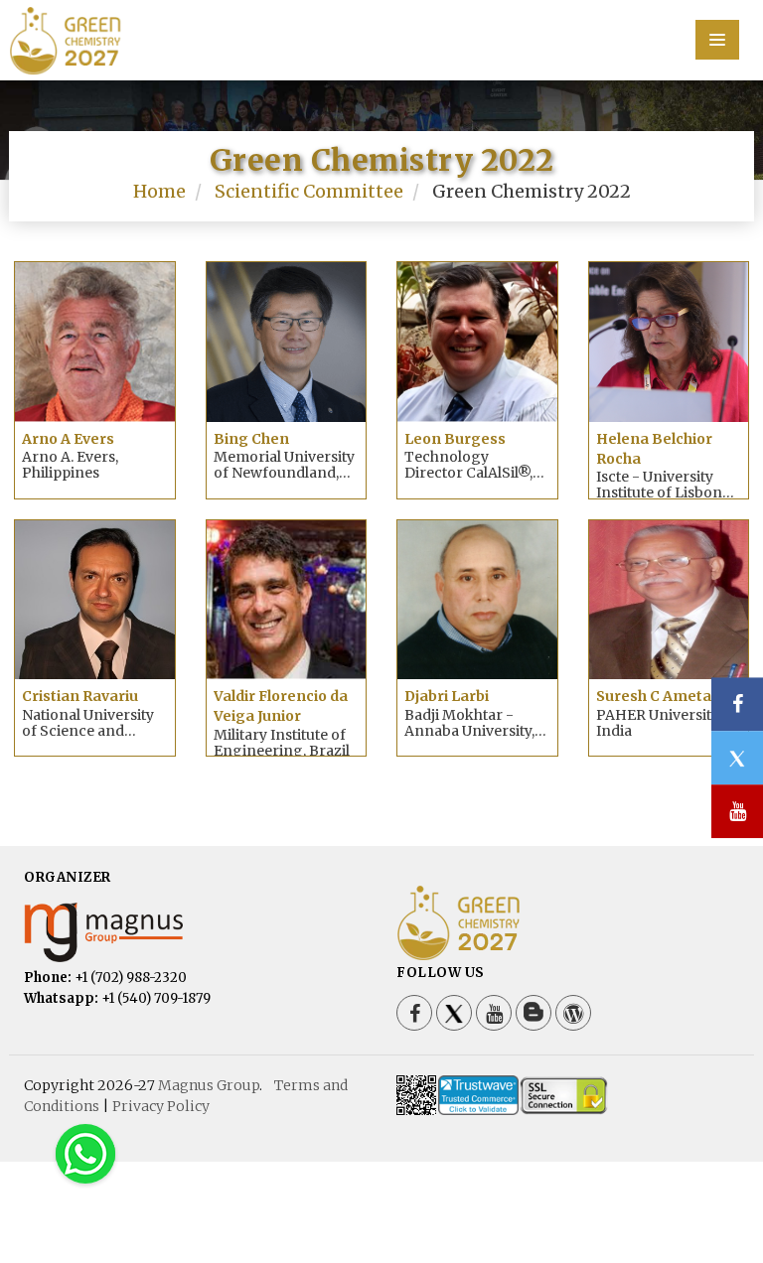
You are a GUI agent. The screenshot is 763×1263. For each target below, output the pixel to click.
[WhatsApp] (85, 1153)
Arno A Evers (68, 439)
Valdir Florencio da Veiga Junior (281, 706)
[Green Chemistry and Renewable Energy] (381, 37)
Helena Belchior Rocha (654, 449)
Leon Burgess (455, 439)
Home (159, 191)
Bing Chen (251, 439)
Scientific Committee (309, 191)
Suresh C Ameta (653, 696)
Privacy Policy (161, 1106)
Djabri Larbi (446, 696)
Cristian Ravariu (80, 696)
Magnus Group (208, 1085)
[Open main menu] (717, 40)
